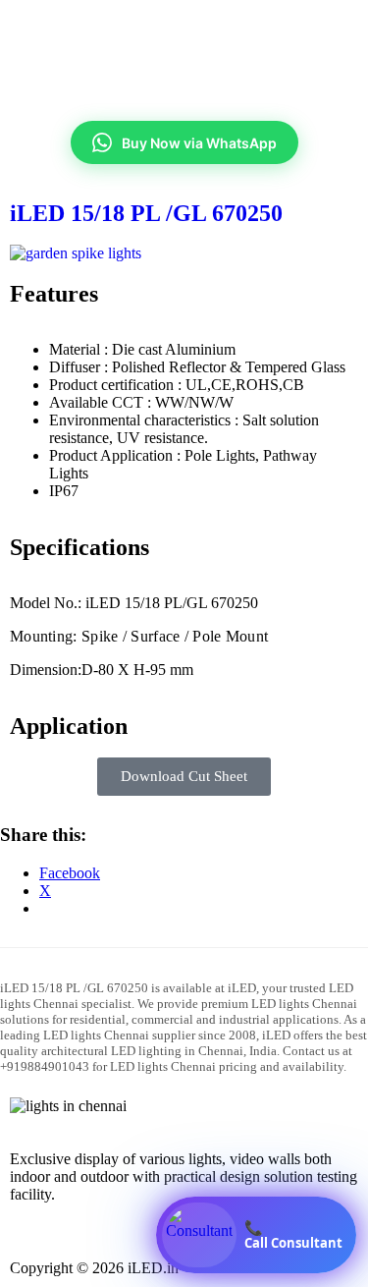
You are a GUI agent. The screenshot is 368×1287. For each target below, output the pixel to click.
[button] (184, 65)
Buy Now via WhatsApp (199, 143)
